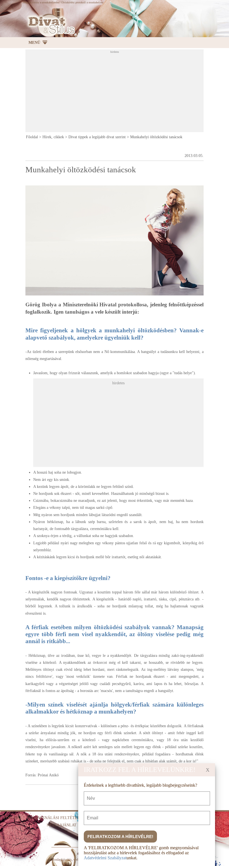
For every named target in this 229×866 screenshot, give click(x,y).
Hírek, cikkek (53, 137)
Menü (34, 42)
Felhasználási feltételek (56, 818)
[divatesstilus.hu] (50, 25)
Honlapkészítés (62, 860)
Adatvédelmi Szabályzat (105, 857)
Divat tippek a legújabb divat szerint (97, 137)
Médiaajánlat (62, 825)
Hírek (215, 818)
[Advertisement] (127, 92)
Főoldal (32, 137)
